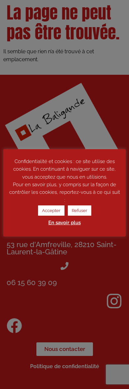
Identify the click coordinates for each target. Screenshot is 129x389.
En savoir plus (64, 223)
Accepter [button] (51, 210)
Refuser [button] (79, 210)
